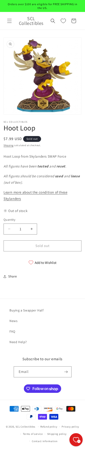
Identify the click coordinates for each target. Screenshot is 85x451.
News (13, 321)
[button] (9, 21)
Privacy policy (70, 426)
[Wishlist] (63, 21)
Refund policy (48, 426)
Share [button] (12, 276)
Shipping (8, 145)
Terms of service (33, 434)
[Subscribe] (66, 371)
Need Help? (18, 342)
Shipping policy (57, 434)
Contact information (44, 441)
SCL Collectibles (25, 426)
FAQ (12, 331)
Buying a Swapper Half (26, 310)
